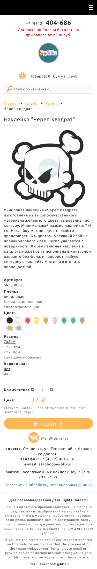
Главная (11, 103)
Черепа (52, 103)
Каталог (31, 103)
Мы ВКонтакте (55, 438)
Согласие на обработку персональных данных (49, 485)
